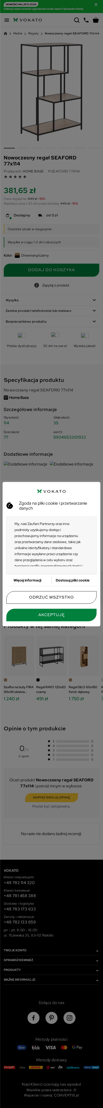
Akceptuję (51, 615)
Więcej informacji (27, 580)
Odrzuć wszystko (51, 597)
